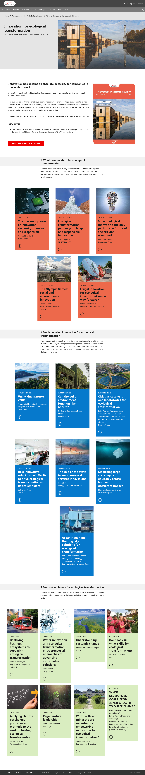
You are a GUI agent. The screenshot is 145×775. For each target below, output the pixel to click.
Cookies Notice (45, 772)
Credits (69, 772)
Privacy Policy (30, 772)
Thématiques (41, 10)
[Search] (143, 10)
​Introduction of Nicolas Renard (25, 132)
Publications (27, 10)
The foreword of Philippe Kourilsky (26, 129)
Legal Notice (59, 772)
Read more (32, 219)
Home (6, 16)
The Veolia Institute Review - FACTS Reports (37, 16)
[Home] (2, 10)
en (125, 4)
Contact (10, 772)
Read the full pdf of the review (26, 143)
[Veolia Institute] (10, 3)
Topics (52, 10)
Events (16, 10)
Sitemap (19, 772)
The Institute (64, 10)
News (8, 10)
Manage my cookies (83, 772)
